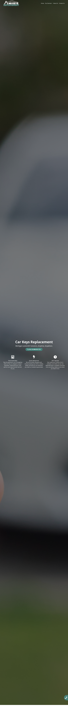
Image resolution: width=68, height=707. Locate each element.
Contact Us (62, 3)
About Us (55, 3)
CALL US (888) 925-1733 (35, 349)
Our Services (48, 3)
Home (42, 3)
